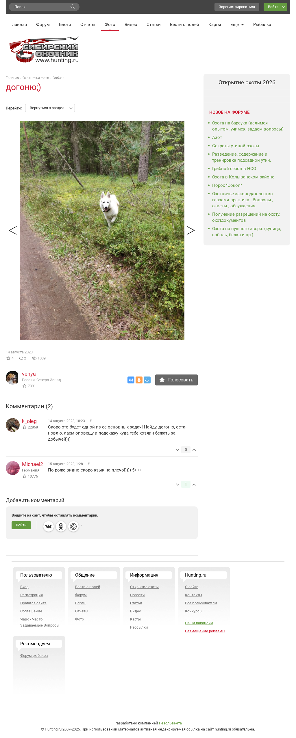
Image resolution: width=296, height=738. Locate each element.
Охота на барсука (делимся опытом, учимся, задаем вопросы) (248, 126)
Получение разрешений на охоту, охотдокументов (246, 217)
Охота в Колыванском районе (243, 177)
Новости (137, 595)
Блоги (65, 24)
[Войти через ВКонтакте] (48, 526)
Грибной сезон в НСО (234, 168)
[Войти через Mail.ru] (73, 526)
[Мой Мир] (147, 380)
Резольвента (170, 723)
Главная (18, 24)
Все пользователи (201, 603)
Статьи (154, 24)
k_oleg (29, 421)
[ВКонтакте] (130, 380)
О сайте (191, 587)
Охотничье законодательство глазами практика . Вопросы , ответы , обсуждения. (242, 199)
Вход (24, 587)
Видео (131, 24)
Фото (110, 24)
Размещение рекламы (205, 631)
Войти (273, 7)
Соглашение (31, 611)
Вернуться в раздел (47, 108)
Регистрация (31, 595)
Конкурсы (193, 611)
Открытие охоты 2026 (247, 82)
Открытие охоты (144, 587)
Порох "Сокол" (227, 185)
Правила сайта (33, 603)
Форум (43, 24)
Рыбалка (262, 24)
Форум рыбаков (34, 655)
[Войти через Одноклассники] (61, 526)
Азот (217, 137)
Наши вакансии (199, 623)
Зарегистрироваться (237, 7)
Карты (214, 24)
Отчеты (87, 24)
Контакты (193, 595)
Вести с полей (184, 24)
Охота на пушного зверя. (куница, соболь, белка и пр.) (246, 231)
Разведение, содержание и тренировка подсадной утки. (241, 157)
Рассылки (139, 627)
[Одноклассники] (139, 380)
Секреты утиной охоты (235, 145)
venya (29, 374)
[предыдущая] (12, 230)
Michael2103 (37, 464)
